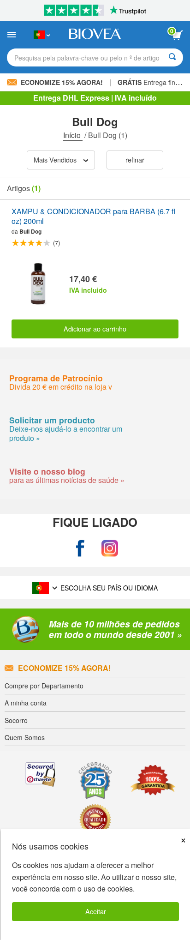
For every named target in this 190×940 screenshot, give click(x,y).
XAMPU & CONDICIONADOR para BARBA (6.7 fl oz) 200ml (93, 216)
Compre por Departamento (44, 685)
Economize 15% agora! (64, 668)
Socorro (16, 720)
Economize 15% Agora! (62, 82)
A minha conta (26, 702)
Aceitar (95, 911)
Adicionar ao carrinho (95, 328)
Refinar (134, 159)
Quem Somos (25, 737)
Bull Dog (30, 231)
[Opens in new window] (80, 548)
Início (73, 135)
